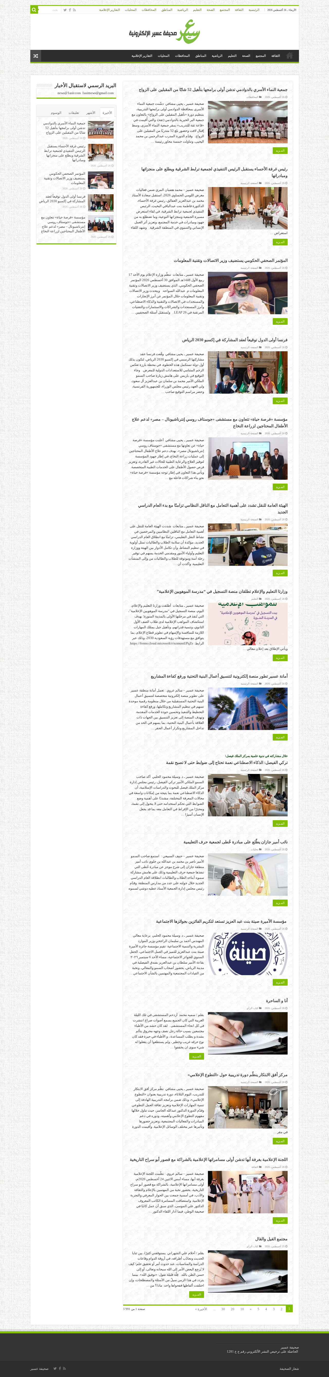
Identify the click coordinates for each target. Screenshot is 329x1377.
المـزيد (280, 150)
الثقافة (239, 10)
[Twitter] (65, 10)
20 (232, 1309)
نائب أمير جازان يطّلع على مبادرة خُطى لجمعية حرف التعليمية (236, 842)
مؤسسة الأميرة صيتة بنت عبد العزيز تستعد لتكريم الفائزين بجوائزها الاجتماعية (222, 921)
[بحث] (34, 10)
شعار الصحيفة (289, 1369)
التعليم (197, 10)
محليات (254, 849)
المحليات (130, 10)
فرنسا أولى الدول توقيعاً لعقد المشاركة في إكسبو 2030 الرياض (235, 340)
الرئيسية (254, 10)
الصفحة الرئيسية (249, 183)
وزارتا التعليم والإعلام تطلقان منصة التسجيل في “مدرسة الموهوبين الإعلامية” (222, 591)
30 (223, 1309)
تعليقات (74, 113)
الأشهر (90, 113)
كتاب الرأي (252, 1008)
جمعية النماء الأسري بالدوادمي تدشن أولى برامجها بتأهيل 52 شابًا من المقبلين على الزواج (213, 89)
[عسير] (165, 31)
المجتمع (225, 10)
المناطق (166, 10)
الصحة (211, 10)
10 (242, 1309)
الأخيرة (107, 113)
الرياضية (182, 10)
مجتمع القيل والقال (271, 1239)
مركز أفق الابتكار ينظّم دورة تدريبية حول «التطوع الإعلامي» (238, 1075)
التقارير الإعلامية (109, 10)
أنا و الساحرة (277, 1001)
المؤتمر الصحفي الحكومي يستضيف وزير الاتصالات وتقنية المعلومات (231, 260)
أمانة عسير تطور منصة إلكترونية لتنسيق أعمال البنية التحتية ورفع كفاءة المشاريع (219, 676)
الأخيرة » (201, 1309)
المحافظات (149, 10)
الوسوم (56, 113)
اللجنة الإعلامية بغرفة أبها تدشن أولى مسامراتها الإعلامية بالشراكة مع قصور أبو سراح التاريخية (209, 1159)
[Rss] (74, 10)
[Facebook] (69, 10)
